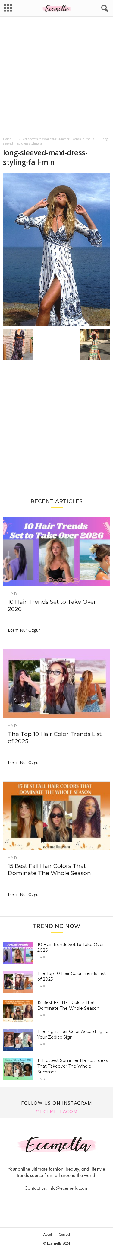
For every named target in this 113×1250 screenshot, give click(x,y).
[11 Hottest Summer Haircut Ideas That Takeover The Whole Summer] (18, 1069)
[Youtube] (77, 1200)
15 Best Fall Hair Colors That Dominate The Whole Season (49, 869)
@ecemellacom (57, 1111)
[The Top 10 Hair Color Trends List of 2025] (56, 683)
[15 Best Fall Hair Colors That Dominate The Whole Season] (56, 816)
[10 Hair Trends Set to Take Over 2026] (56, 551)
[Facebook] (36, 1200)
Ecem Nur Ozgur (24, 630)
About (47, 1234)
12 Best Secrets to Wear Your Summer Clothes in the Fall (56, 139)
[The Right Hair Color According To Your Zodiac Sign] (18, 1040)
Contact (64, 1234)
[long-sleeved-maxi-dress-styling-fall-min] (56, 249)
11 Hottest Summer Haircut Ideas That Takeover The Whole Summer (72, 1066)
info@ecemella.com (68, 1188)
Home (7, 139)
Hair (12, 593)
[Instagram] (50, 1200)
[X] (64, 1200)
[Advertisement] (56, 77)
